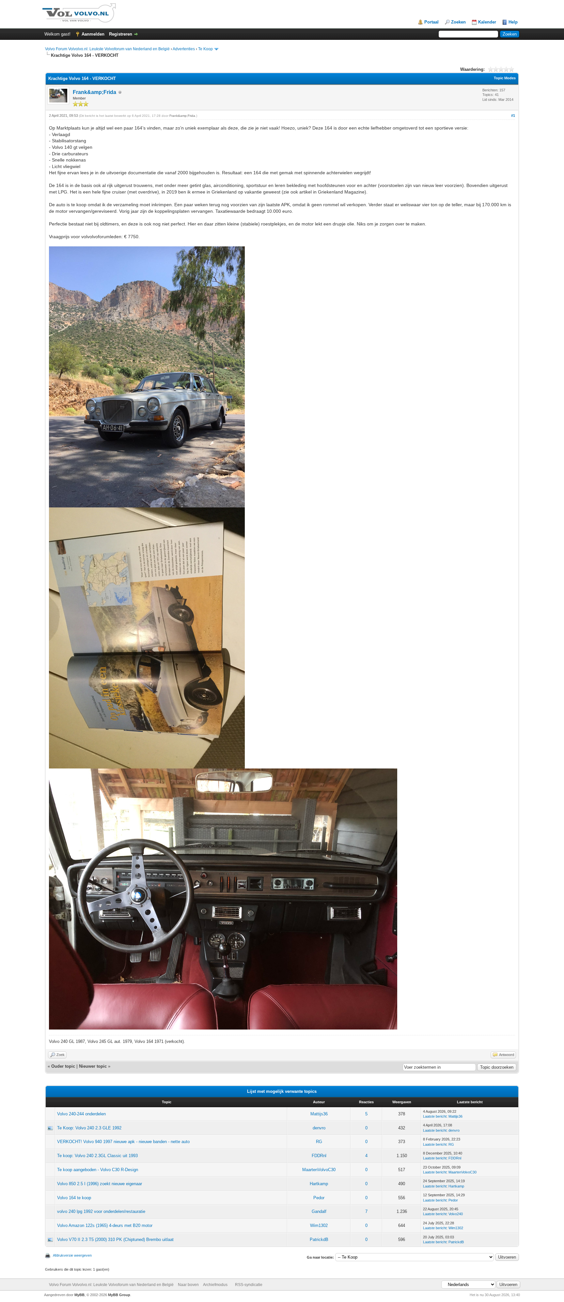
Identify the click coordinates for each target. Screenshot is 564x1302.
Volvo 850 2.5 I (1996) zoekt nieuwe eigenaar (99, 1183)
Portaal (431, 22)
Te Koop (205, 49)
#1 (513, 115)
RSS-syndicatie (248, 1284)
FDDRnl (319, 1155)
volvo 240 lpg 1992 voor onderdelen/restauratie (101, 1211)
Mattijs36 (319, 1113)
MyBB (79, 1295)
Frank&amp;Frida (94, 92)
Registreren (120, 34)
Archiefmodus (215, 1284)
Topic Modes (505, 78)
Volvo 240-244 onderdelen (81, 1113)
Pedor (318, 1197)
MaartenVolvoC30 (319, 1169)
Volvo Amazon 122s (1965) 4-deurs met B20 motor (104, 1225)
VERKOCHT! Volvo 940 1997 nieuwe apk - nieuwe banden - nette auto (123, 1141)
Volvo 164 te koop (74, 1197)
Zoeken (458, 22)
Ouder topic (63, 1066)
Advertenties (184, 49)
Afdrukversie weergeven (72, 1255)
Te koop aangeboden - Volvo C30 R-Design (97, 1169)
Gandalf (319, 1211)
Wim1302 (319, 1225)
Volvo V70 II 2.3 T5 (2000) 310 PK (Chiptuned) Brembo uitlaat (115, 1239)
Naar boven (188, 1284)
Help (513, 22)
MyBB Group (119, 1295)
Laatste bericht (434, 1116)
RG (319, 1141)
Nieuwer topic (93, 1066)
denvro (319, 1127)
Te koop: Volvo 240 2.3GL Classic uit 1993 (97, 1155)
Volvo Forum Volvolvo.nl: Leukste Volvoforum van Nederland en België (107, 49)
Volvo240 (455, 1214)
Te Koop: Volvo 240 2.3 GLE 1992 (89, 1127)
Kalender (487, 22)
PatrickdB (319, 1239)
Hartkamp (319, 1183)
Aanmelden (93, 34)
